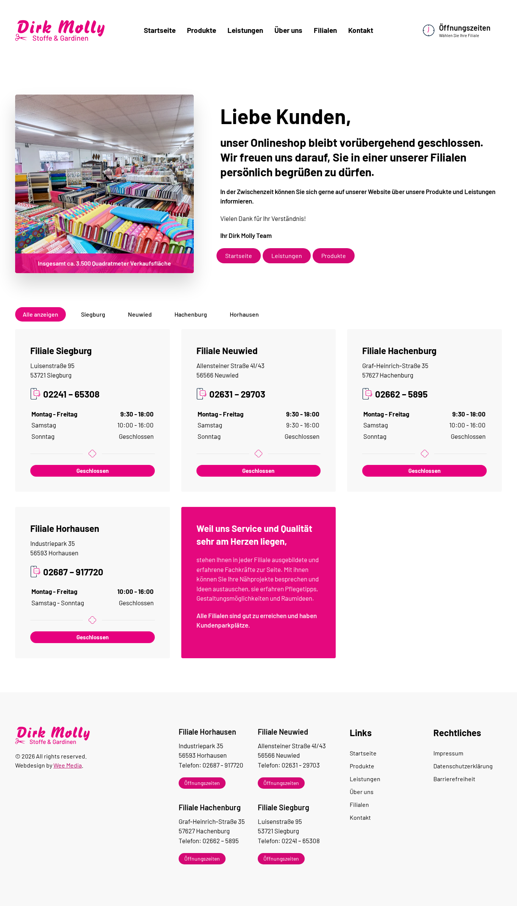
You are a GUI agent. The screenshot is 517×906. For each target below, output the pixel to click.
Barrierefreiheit (454, 778)
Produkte (201, 30)
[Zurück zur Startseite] (60, 30)
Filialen (325, 30)
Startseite (160, 30)
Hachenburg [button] (190, 314)
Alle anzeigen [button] (40, 314)
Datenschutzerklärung (463, 765)
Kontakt (360, 30)
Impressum (448, 753)
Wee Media (67, 765)
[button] (217, 783)
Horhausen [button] (244, 314)
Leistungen (245, 30)
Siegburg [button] (93, 314)
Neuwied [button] (140, 314)
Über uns (288, 30)
